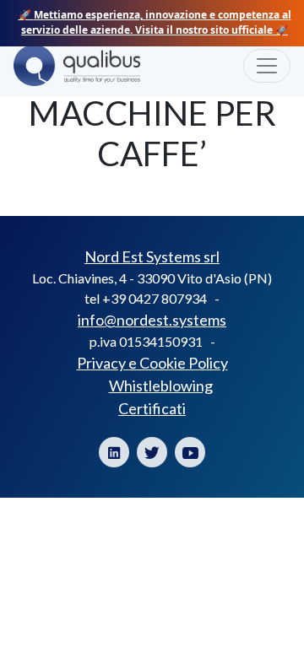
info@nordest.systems (152, 319)
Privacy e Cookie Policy (152, 362)
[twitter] (152, 452)
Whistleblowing (161, 385)
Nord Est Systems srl (152, 256)
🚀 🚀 (155, 22)
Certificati (152, 408)
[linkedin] (114, 452)
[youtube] (190, 452)
